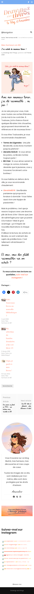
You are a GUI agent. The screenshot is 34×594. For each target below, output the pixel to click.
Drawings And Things (10, 53)
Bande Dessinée (7, 386)
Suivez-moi (17, 584)
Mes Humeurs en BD (11, 37)
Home (3, 37)
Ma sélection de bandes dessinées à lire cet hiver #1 (10, 339)
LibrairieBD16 (9, 190)
